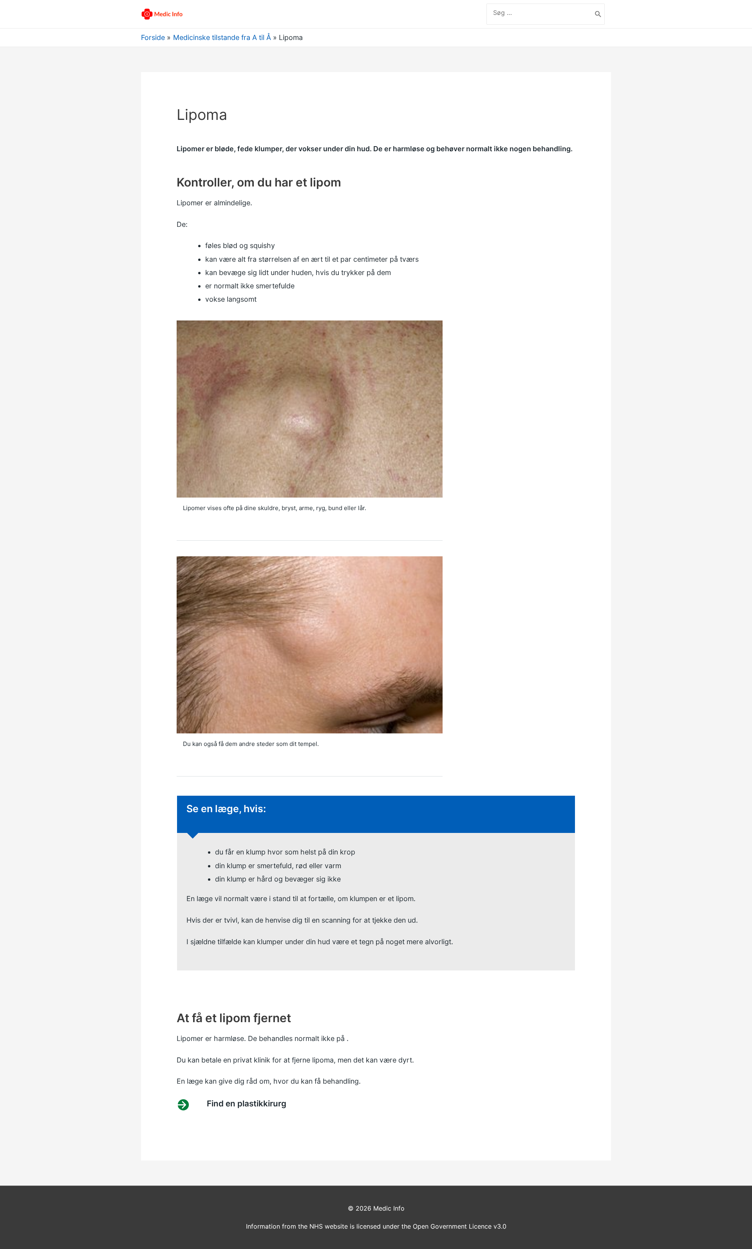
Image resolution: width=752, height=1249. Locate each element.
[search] (539, 12)
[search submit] (598, 14)
